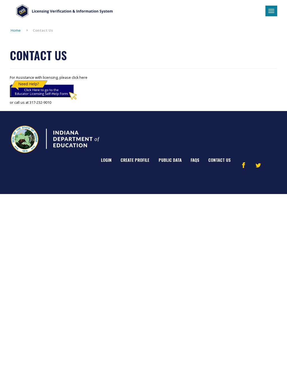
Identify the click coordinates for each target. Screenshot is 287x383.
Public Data (170, 160)
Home (16, 30)
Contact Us (219, 160)
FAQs (195, 160)
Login (106, 160)
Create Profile (135, 160)
